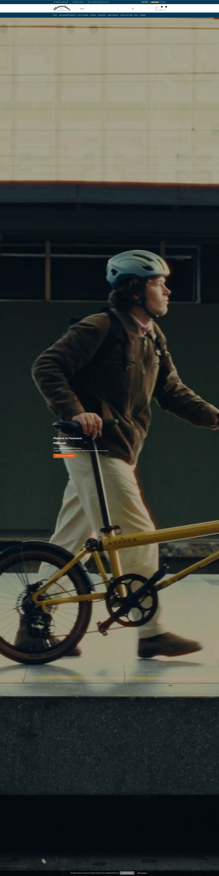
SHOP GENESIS (109, 452)
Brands (143, 15)
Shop (55, 15)
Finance (93, 15)
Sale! (136, 15)
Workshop (102, 15)
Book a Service (113, 15)
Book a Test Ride (126, 15)
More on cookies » (142, 873)
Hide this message (127, 873)
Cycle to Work (82, 15)
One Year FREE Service (67, 15)
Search (132, 9)
